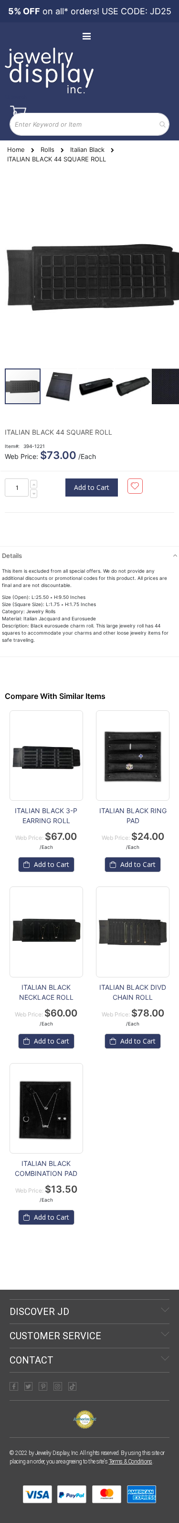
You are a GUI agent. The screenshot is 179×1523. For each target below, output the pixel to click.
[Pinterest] (43, 1386)
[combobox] (89, 124)
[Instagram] (57, 1386)
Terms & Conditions (130, 1461)
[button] (60, 386)
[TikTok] (72, 1386)
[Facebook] (14, 1386)
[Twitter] (28, 1386)
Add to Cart (50, 864)
